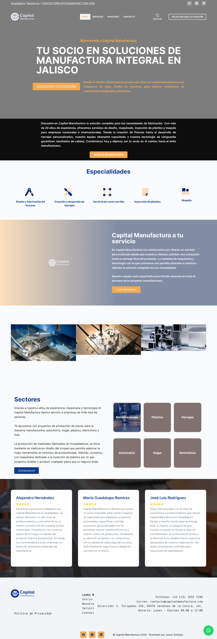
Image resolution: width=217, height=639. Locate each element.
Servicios (97, 16)
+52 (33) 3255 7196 (187, 597)
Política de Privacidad (33, 613)
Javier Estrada (174, 634)
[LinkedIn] (204, 3)
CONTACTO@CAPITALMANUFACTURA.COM (68, 3)
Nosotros (113, 16)
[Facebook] (189, 3)
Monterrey (33, 3)
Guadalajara (18, 3)
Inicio (85, 16)
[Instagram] (196, 3)
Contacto (129, 16)
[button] (15, 346)
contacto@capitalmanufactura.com (176, 601)
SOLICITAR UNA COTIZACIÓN (187, 16)
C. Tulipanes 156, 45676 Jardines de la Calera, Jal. (159, 606)
